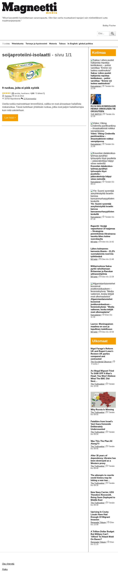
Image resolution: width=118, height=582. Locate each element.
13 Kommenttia (29, 99)
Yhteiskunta (17, 43)
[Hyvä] (8, 93)
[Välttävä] (5, 93)
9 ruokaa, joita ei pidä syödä (20, 87)
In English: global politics (80, 43)
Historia (53, 43)
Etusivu (6, 43)
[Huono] (3, 93)
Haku (5, 569)
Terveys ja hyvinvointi (36, 43)
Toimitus (8, 96)
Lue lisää (9, 117)
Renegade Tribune (98, 522)
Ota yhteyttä (8, 564)
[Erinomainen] (10, 93)
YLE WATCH (96, 114)
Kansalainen (96, 86)
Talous (62, 43)
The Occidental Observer (101, 362)
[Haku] (112, 33)
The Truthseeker (97, 384)
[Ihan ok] (6, 93)
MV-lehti (94, 242)
